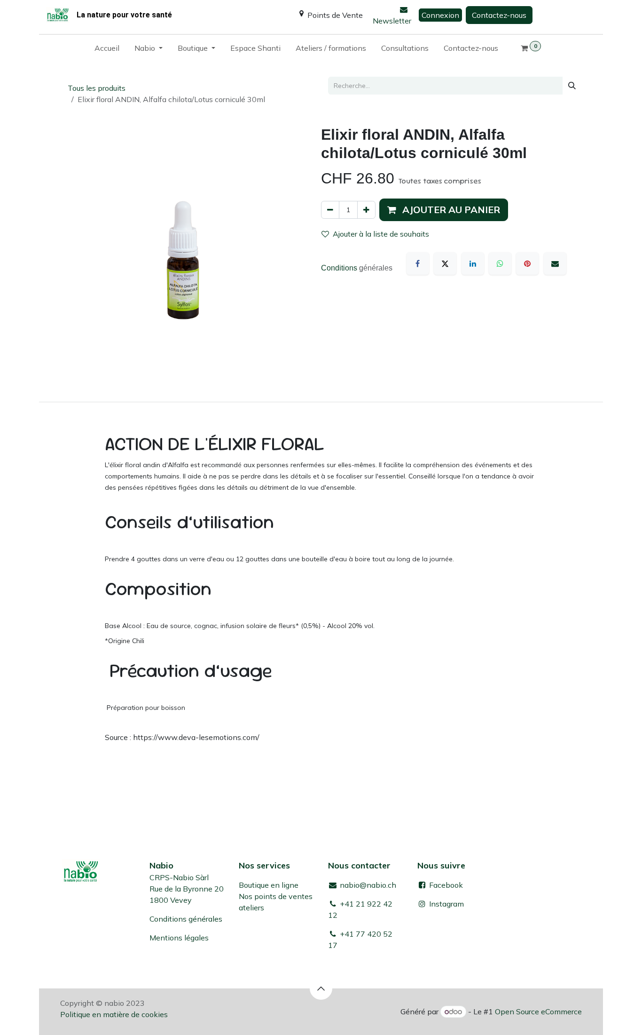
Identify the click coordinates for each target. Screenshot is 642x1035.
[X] (445, 263)
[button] (443, 210)
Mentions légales (179, 937)
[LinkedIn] (473, 263)
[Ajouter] (366, 210)
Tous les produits (96, 88)
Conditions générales (185, 919)
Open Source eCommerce (538, 1011)
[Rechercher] (572, 86)
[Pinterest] (527, 263)
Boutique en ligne (268, 885)
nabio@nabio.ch (367, 885)
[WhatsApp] (500, 263)
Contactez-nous (499, 15)
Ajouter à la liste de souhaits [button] (381, 234)
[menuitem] (107, 50)
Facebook (445, 885)
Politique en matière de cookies (114, 1014)
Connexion (440, 15)
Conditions (340, 268)
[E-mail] (555, 263)
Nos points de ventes (276, 896)
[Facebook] (418, 263)
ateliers (251, 907)
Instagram (446, 903)
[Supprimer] (330, 210)
